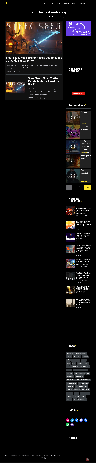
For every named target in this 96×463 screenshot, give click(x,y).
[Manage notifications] (87, 459)
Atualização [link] (77, 356)
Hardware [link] (69, 373)
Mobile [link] (77, 379)
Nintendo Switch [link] (85, 379)
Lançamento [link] (70, 376)
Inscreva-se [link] (79, 94)
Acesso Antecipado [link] (81, 353)
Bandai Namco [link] (75, 360)
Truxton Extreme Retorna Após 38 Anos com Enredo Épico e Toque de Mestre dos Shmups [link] (83, 262)
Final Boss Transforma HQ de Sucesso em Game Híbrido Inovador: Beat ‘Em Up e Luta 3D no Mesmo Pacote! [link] (83, 210)
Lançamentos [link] (79, 376)
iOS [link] (88, 373)
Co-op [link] (68, 363)
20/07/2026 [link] (79, 215)
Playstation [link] (70, 386)
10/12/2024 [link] (30, 98)
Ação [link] (68, 360)
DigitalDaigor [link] (87, 295)
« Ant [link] (69, 187)
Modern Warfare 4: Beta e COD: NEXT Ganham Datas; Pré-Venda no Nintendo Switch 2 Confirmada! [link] (83, 290)
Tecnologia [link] (76, 396)
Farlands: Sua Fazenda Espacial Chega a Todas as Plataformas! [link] (83, 235)
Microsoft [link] (70, 379)
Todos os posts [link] (42, 17)
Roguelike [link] (69, 389)
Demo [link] (73, 363)
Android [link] (69, 356)
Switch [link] (69, 396)
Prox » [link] (88, 187)
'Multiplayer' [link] (70, 353)
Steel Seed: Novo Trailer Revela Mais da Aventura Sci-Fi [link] (43, 81)
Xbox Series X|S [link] (82, 399)
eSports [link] (69, 370)
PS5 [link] (86, 386)
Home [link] (34, 17)
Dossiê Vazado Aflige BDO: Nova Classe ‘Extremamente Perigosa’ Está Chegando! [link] (83, 301)
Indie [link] (76, 373)
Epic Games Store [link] (84, 366)
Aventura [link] (85, 356)
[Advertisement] (78, 48)
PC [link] (79, 383)
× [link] (92, 444)
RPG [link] (83, 389)
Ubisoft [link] (69, 399)
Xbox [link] (75, 399)
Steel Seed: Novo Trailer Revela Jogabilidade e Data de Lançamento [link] (34, 59)
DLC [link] (68, 366)
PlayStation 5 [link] (79, 386)
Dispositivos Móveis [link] (83, 363)
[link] (6, 2)
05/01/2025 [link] (8, 71)
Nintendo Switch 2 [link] (71, 383)
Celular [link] (84, 360)
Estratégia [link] (77, 370)
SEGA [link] (87, 389)
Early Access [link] (74, 366)
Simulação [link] (70, 393)
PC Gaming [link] (85, 383)
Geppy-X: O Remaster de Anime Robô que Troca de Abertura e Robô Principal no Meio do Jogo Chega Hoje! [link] (83, 249)
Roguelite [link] (77, 389)
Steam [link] (76, 393)
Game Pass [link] (85, 370)
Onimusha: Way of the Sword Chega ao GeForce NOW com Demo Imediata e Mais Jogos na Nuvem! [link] (83, 275)
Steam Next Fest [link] (85, 393)
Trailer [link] (83, 396)
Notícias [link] (8, 51)
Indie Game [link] (82, 373)
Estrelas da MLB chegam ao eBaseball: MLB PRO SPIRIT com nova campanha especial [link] (83, 223)
